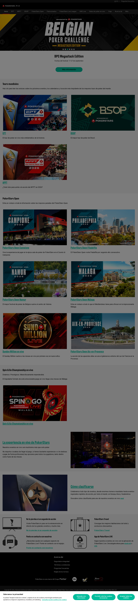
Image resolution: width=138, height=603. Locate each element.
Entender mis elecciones (81, 597)
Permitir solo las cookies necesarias (103, 597)
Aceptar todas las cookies (126, 597)
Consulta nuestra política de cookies (54, 600)
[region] (69, 597)
